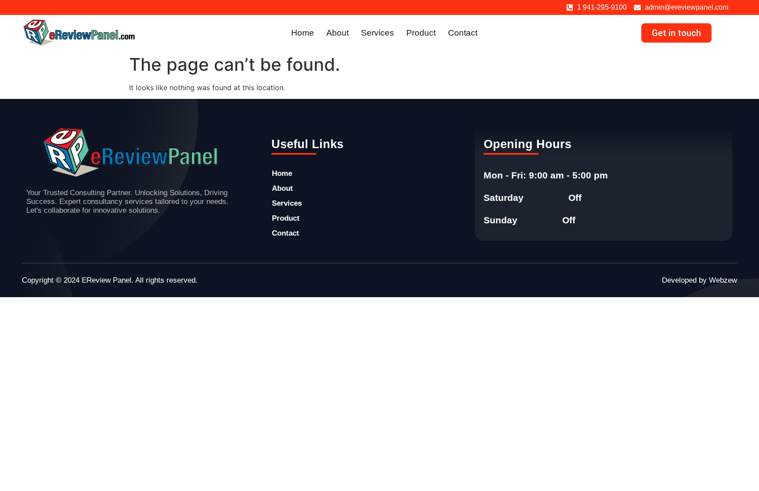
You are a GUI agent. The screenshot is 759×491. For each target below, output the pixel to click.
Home (302, 32)
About (337, 32)
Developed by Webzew (699, 280)
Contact (462, 32)
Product (421, 32)
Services (377, 32)
